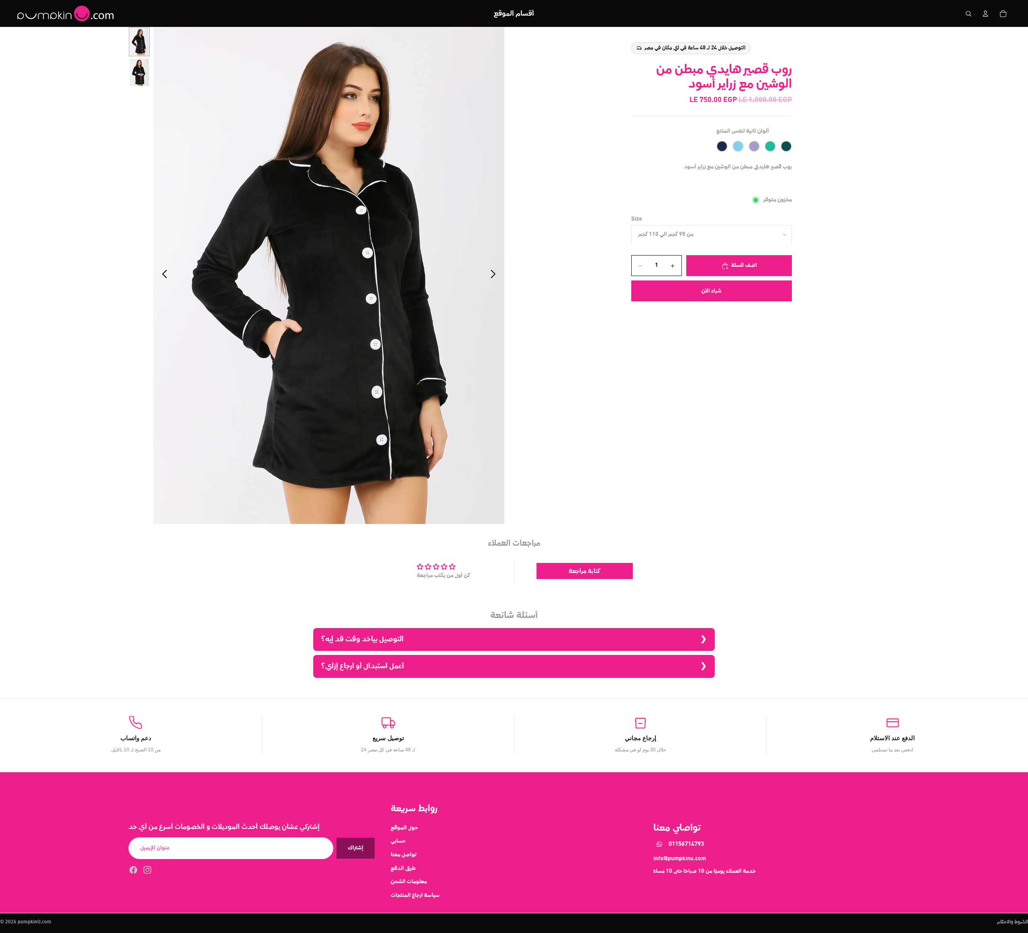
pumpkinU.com (34, 922)
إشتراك (355, 848)
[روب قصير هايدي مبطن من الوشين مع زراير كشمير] (754, 146)
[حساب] (985, 14)
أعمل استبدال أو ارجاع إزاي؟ (362, 666)
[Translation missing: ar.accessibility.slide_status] (139, 41)
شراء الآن (712, 291)
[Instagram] (147, 870)
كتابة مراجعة (584, 571)
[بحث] (968, 14)
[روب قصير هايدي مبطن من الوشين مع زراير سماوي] (738, 146)
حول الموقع (404, 827)
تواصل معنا (403, 854)
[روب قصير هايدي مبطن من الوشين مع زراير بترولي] (786, 146)
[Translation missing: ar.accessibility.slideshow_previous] (162, 275)
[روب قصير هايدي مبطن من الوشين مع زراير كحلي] (722, 146)
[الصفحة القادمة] (495, 275)
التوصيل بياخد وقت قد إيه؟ (362, 639)
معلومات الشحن (409, 881)
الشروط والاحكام (1012, 922)
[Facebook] (133, 870)
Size (636, 219)
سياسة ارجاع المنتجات (415, 895)
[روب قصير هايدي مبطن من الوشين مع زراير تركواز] (770, 146)
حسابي (398, 841)
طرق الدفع (403, 868)
